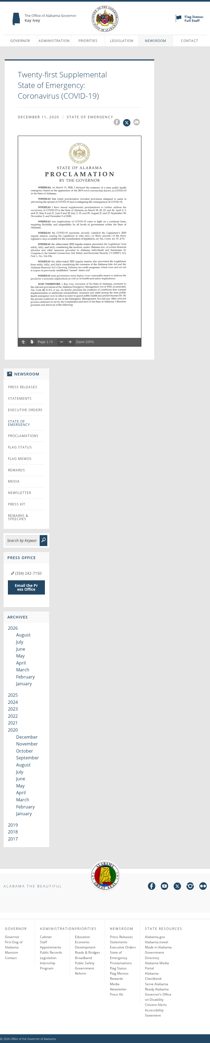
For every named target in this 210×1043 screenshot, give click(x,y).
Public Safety (84, 963)
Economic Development (85, 945)
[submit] (43, 540)
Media (14, 481)
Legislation (121, 40)
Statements (20, 398)
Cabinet (46, 937)
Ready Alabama (157, 989)
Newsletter (19, 492)
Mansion (11, 952)
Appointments (50, 947)
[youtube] (164, 887)
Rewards (16, 470)
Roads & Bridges (87, 952)
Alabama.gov (155, 937)
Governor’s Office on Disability (158, 997)
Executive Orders (25, 410)
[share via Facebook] (118, 123)
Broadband (83, 958)
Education (82, 937)
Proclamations (23, 435)
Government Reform (84, 971)
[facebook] (151, 887)
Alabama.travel (156, 942)
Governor (20, 40)
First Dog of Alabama (13, 945)
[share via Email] (137, 123)
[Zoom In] (70, 342)
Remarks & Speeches (18, 517)
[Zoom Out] (61, 342)
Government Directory (154, 955)
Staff (43, 942)
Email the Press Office (26, 587)
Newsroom (155, 40)
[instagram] (190, 887)
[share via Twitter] (128, 123)
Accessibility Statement (154, 1013)
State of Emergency (19, 423)
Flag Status (20, 447)
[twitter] (177, 887)
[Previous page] (23, 342)
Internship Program (47, 966)
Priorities (88, 40)
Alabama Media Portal (157, 966)
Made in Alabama (158, 947)
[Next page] (32, 342)
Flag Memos (20, 458)
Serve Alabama (156, 984)
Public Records (51, 952)
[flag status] (178, 21)
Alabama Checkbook (153, 976)
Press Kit (16, 504)
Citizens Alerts (156, 1004)
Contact (189, 40)
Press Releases (22, 387)
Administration (54, 40)
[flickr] (203, 887)
